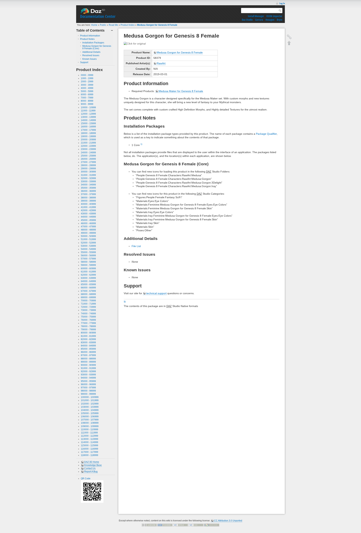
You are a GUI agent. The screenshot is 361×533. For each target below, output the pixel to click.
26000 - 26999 (88, 159)
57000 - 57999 (88, 258)
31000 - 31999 (88, 175)
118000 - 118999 (89, 455)
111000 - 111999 (89, 432)
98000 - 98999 (88, 390)
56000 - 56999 (88, 255)
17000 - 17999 (88, 130)
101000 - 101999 (90, 400)
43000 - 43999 (88, 213)
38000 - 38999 (88, 197)
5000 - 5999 (87, 91)
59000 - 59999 (88, 265)
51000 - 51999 (88, 239)
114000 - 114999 (89, 442)
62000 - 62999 (88, 275)
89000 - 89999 (88, 362)
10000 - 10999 (88, 107)
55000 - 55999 (88, 252)
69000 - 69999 (88, 297)
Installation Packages (93, 42)
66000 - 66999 (88, 287)
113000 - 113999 (89, 439)
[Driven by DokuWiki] (211, 525)
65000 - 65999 (88, 284)
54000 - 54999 (88, 249)
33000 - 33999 (88, 181)
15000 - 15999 (88, 123)
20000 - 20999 (88, 139)
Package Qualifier (266, 133)
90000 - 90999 (88, 365)
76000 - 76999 (88, 320)
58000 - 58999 (88, 262)
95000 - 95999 (88, 381)
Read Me (113, 25)
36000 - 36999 (88, 191)
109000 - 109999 (90, 426)
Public (103, 25)
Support (84, 62)
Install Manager (256, 16)
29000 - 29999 (88, 168)
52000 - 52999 (88, 242)
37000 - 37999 (88, 194)
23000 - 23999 (88, 149)
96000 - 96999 (88, 384)
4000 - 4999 (87, 88)
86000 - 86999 (88, 352)
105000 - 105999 (90, 413)
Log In (282, 3)
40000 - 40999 (88, 204)
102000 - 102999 (90, 403)
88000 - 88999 (88, 358)
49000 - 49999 (88, 233)
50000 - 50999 (88, 236)
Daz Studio (247, 19)
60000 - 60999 (88, 268)
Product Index (128, 25)
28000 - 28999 (88, 165)
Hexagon (269, 19)
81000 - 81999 (88, 336)
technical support (156, 293)
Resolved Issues (90, 55)
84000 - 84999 (88, 345)
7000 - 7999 (87, 97)
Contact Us (90, 468)
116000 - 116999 (89, 449)
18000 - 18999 (88, 133)
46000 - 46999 (88, 223)
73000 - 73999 (88, 310)
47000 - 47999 (88, 226)
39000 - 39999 (88, 201)
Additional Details (91, 52)
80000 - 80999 (88, 332)
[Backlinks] (289, 37)
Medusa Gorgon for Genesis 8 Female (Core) (96, 47)
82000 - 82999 (88, 339)
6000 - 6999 (87, 94)
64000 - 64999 (88, 281)
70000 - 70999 (88, 300)
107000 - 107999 (90, 419)
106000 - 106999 (90, 416)
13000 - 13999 (88, 117)
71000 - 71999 (88, 303)
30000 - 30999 (88, 171)
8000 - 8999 (87, 101)
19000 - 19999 (88, 136)
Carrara (259, 19)
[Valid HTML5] (180, 525)
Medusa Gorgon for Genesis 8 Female (157, 25)
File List (136, 246)
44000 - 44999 (88, 216)
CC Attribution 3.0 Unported (228, 520)
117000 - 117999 (89, 452)
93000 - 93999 (88, 374)
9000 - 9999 (87, 104)
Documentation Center (97, 16)
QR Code (85, 478)
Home (94, 25)
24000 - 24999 (88, 152)
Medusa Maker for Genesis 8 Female (181, 91)
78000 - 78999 (88, 326)
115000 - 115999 (89, 445)
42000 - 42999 (88, 210)
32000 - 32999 (88, 178)
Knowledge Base (93, 465)
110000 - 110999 (89, 429)
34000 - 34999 (88, 184)
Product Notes (87, 39)
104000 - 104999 (90, 410)
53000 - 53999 (88, 246)
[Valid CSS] (196, 525)
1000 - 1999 (87, 78)
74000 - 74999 (88, 313)
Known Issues (89, 59)
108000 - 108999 (90, 423)
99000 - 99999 (88, 394)
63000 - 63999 (88, 278)
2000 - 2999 (87, 81)
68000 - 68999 (88, 294)
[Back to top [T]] (289, 43)
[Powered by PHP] (164, 525)
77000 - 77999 (88, 323)
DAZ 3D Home (91, 462)
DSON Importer (274, 16)
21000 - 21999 (88, 142)
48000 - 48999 (88, 229)
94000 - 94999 (88, 378)
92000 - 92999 (88, 371)
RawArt (161, 63)
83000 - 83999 (88, 342)
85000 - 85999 (88, 349)
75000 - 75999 (88, 316)
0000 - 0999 (87, 75)
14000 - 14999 (88, 120)
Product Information (90, 35)
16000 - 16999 (88, 126)
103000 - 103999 (90, 407)
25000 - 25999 (88, 155)
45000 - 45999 (88, 220)
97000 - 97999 (88, 387)
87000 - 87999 (88, 355)
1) (141, 144)
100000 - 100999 (90, 397)
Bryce (279, 19)
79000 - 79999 (88, 329)
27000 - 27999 (88, 162)
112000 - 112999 (89, 436)
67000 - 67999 (88, 291)
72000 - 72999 (88, 307)
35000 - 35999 (88, 188)
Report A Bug (91, 471)
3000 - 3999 (87, 85)
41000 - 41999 (88, 207)
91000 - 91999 (88, 368)
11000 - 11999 (88, 110)
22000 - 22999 (88, 146)
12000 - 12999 (88, 114)
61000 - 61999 (88, 271)
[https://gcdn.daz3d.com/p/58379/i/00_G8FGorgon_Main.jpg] (135, 43)
